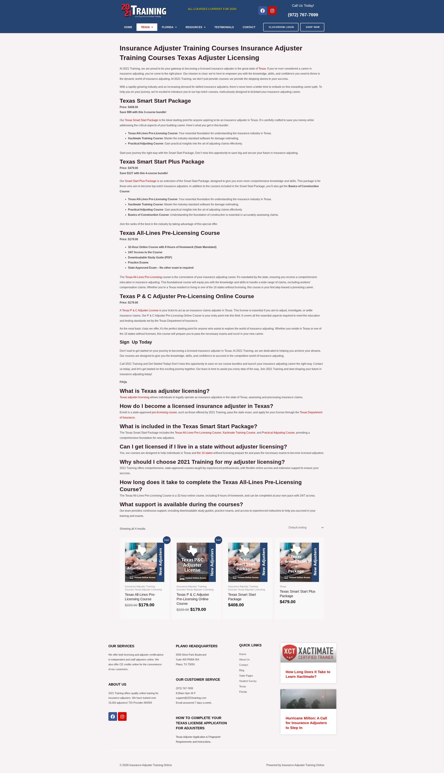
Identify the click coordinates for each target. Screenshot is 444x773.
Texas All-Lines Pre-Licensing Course (198, 432)
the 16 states (205, 452)
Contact (249, 27)
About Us (244, 659)
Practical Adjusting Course (278, 432)
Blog (241, 670)
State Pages (246, 675)
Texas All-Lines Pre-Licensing (143, 277)
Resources (194, 27)
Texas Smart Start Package (141, 120)
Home (128, 27)
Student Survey (248, 681)
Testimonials (224, 27)
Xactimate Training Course (239, 432)
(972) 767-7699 (303, 14)
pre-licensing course (164, 412)
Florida (167, 27)
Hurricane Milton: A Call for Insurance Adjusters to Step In (306, 723)
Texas (145, 27)
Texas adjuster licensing (134, 397)
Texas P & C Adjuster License (140, 310)
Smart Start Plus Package (140, 181)
